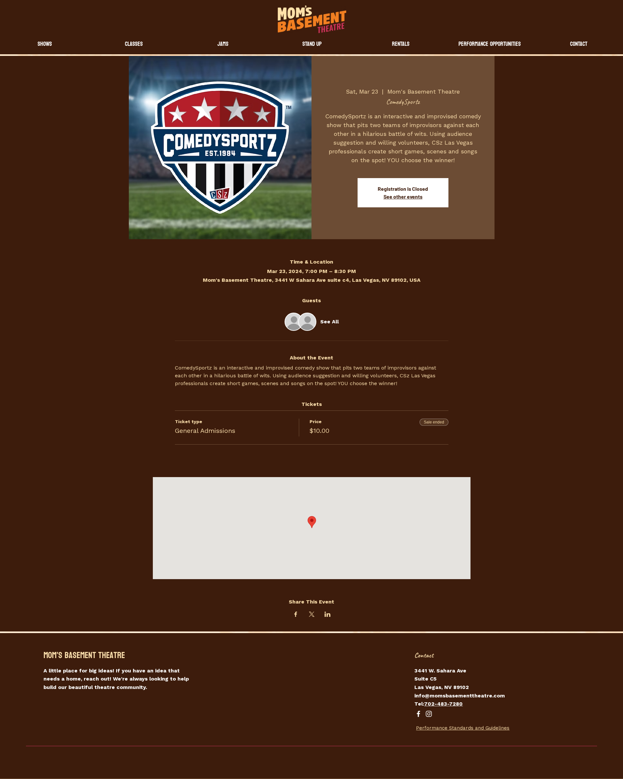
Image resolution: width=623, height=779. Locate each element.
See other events (403, 196)
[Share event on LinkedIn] (327, 614)
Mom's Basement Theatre (84, 655)
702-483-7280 (443, 704)
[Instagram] (429, 714)
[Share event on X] (312, 614)
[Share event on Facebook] (296, 614)
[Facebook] (418, 714)
